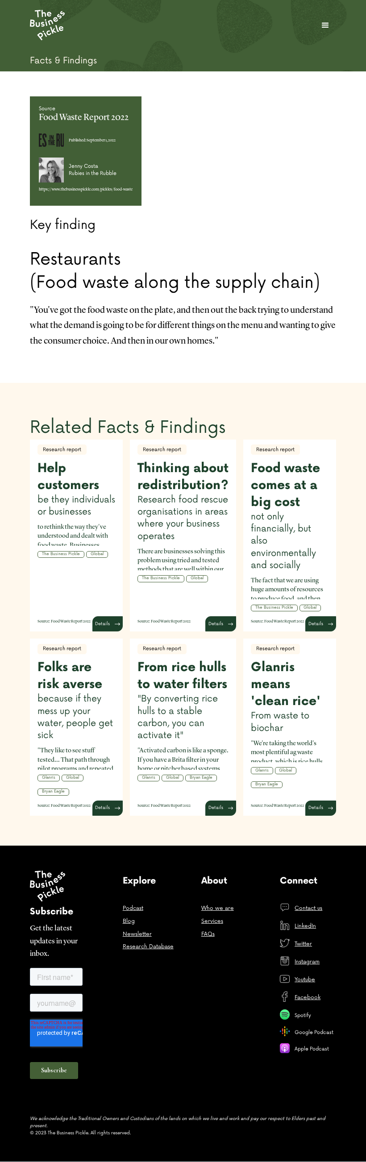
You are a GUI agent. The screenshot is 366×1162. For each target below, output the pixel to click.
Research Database (148, 946)
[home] (49, 25)
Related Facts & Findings (127, 428)
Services (212, 921)
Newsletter (137, 934)
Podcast (133, 908)
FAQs (208, 934)
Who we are (217, 908)
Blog (129, 921)
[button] (325, 25)
